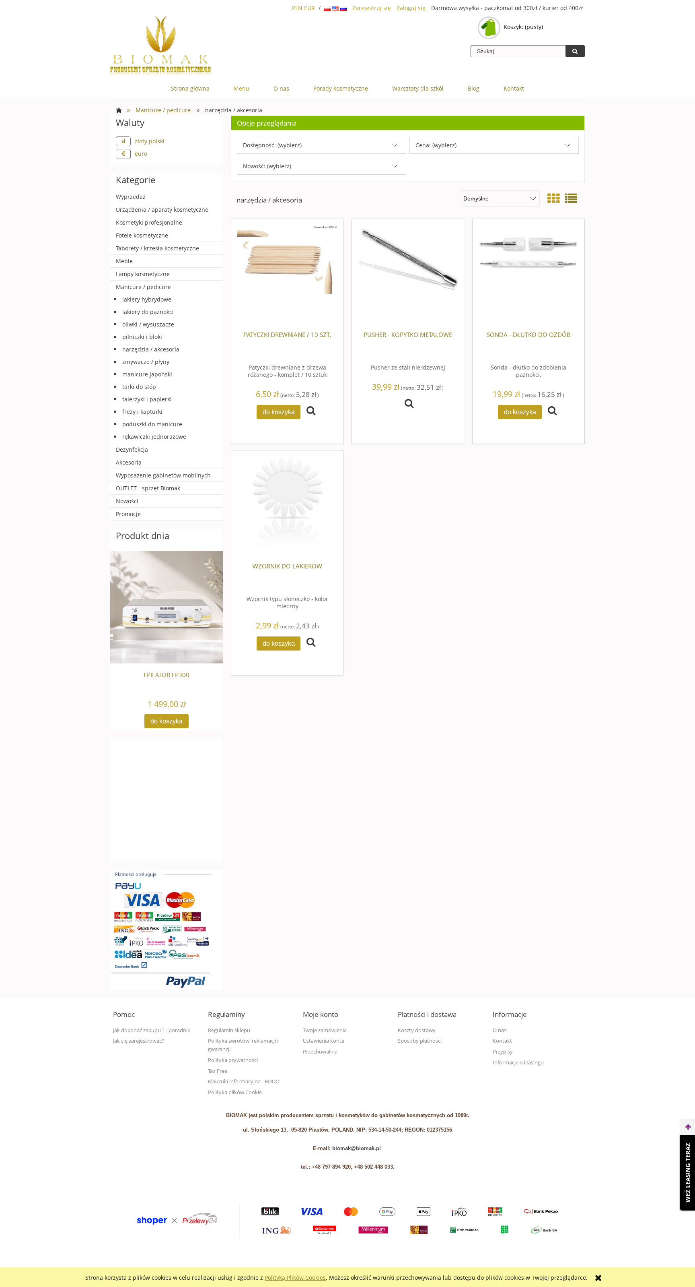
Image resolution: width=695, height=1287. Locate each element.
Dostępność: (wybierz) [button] (272, 145)
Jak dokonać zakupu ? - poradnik (151, 1030)
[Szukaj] (574, 51)
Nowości (127, 501)
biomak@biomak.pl (356, 1148)
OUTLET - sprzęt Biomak (148, 488)
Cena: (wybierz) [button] (435, 145)
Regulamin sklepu (229, 1030)
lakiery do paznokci (148, 312)
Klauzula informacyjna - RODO (244, 1081)
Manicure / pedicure (143, 287)
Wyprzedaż (131, 196)
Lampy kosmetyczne (143, 274)
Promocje (128, 514)
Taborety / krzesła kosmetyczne (157, 248)
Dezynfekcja (132, 449)
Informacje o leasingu (518, 1062)
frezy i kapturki (142, 411)
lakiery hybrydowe (146, 299)
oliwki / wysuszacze (148, 324)
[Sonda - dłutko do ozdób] (528, 275)
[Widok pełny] (571, 198)
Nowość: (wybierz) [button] (267, 166)
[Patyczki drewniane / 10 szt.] (287, 275)
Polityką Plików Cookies (295, 1277)
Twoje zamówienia (325, 1030)
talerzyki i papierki (147, 399)
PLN (297, 8)
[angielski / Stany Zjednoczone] (336, 8)
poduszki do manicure (152, 424)
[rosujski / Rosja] (343, 8)
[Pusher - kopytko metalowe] (408, 275)
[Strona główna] (160, 46)
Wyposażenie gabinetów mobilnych (163, 475)
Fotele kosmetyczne (142, 235)
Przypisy (503, 1051)
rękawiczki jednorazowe (154, 436)
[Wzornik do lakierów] (287, 506)
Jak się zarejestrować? (138, 1040)
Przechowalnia (320, 1051)
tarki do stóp (139, 386)
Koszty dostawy (417, 1030)
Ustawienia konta (323, 1040)
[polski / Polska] (328, 8)
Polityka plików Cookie (235, 1092)
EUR (309, 8)
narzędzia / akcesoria (150, 349)
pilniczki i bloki (142, 337)
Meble (124, 261)
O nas (499, 1030)
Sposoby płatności (420, 1040)
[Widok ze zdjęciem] (553, 198)
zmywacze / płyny (145, 362)
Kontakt (502, 1040)
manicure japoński (147, 374)
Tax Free (217, 1071)
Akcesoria (129, 462)
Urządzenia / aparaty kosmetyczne (162, 209)
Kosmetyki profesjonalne (149, 222)
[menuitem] (190, 89)
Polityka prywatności (233, 1060)
